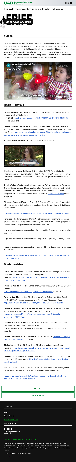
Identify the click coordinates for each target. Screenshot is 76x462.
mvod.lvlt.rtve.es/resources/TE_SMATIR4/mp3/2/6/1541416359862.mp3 (43, 118)
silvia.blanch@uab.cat (11, 419)
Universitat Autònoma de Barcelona (18, 2)
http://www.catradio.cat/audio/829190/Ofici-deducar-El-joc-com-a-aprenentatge (36, 213)
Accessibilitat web (30, 439)
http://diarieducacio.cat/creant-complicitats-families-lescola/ (28, 291)
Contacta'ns (38, 395)
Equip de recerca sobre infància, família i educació (33, 9)
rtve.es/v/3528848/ (56, 194)
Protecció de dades (17, 439)
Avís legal (7, 439)
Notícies (38, 389)
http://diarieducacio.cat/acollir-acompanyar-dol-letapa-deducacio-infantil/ (33, 303)
